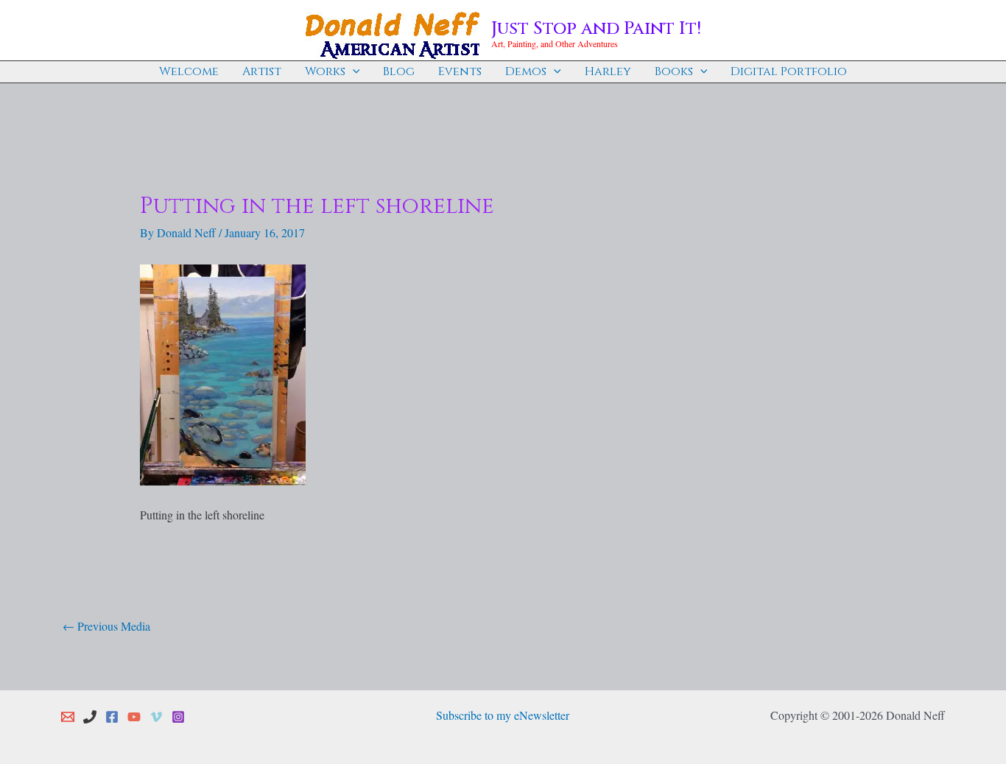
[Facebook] (112, 716)
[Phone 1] (89, 716)
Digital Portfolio (789, 71)
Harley (608, 71)
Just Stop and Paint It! (596, 29)
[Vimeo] (156, 716)
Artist (261, 71)
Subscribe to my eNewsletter (502, 715)
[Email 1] (67, 716)
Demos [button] (525, 71)
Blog (399, 71)
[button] (352, 71)
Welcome (189, 71)
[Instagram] (178, 716)
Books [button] (674, 71)
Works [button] (325, 71)
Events (460, 71)
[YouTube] (134, 716)
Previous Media (106, 626)
